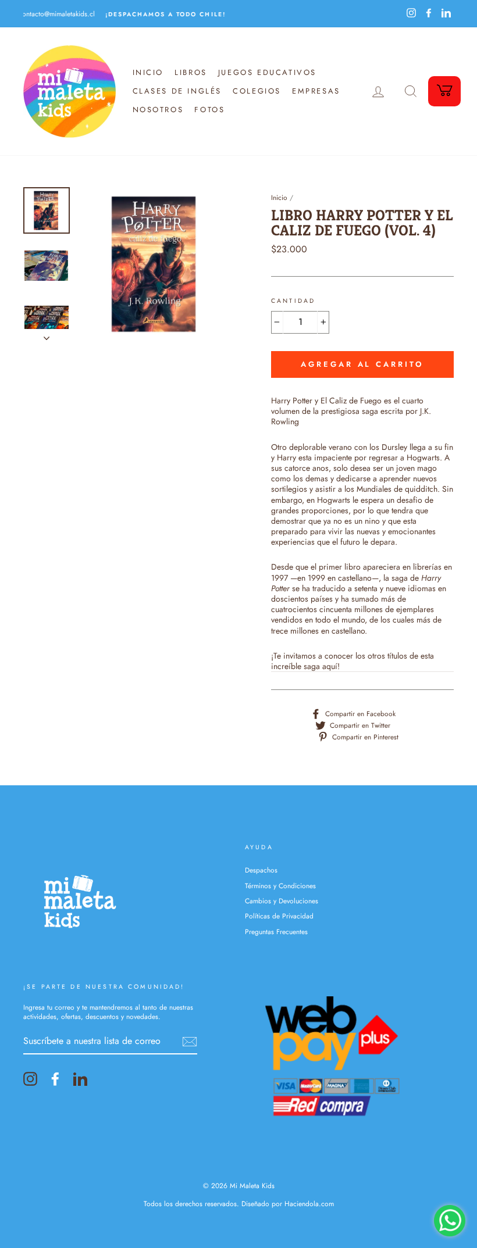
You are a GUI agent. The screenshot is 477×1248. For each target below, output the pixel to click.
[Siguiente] (46, 335)
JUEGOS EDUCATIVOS (267, 72)
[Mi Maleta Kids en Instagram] (30, 1079)
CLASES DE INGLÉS (177, 90)
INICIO (148, 72)
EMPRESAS (316, 90)
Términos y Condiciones (280, 886)
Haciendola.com (309, 1204)
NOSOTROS (158, 109)
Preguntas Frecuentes (276, 931)
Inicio (279, 197)
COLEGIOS (257, 90)
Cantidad (293, 301)
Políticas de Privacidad (279, 916)
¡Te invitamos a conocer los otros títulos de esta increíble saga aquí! (352, 661)
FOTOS (209, 109)
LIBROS (191, 72)
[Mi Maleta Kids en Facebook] (55, 1079)
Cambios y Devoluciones (281, 901)
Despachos (261, 870)
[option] (130, 13)
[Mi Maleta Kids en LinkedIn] (80, 1079)
